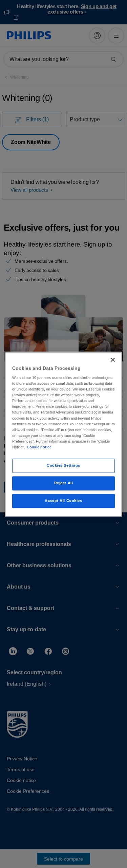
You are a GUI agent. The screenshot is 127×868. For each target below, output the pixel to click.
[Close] (112, 359)
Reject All (63, 483)
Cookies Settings (63, 465)
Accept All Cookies (63, 501)
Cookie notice (39, 447)
